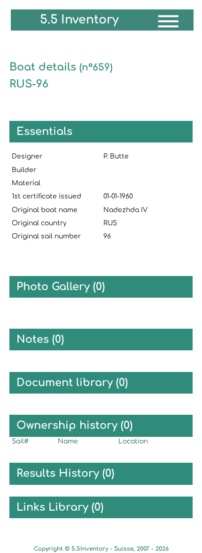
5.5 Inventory (79, 19)
